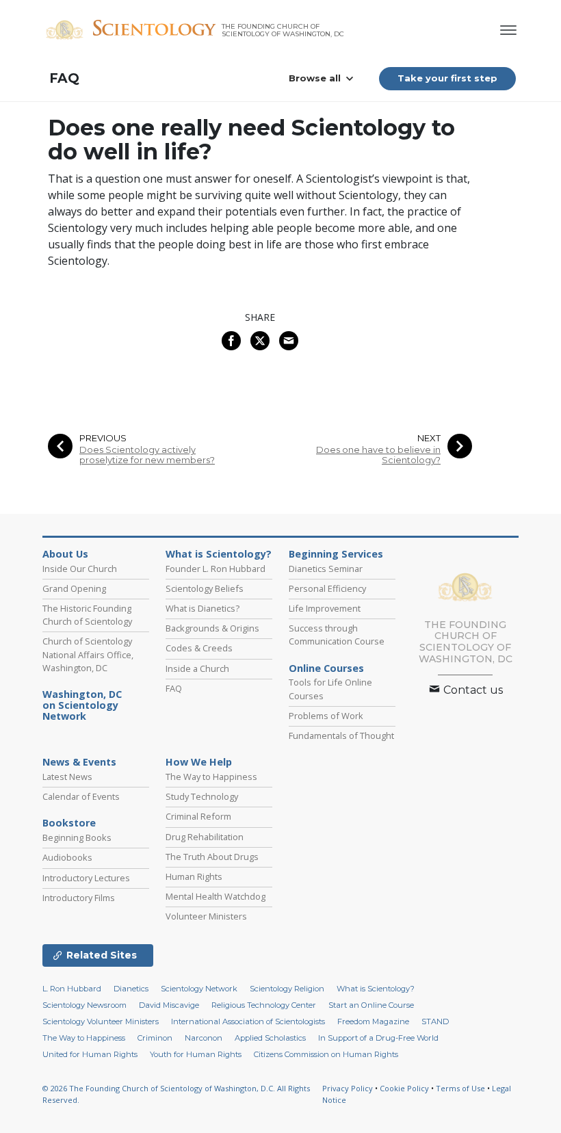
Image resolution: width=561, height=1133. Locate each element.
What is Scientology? (219, 554)
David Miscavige (169, 1005)
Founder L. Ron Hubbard (215, 568)
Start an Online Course (371, 1005)
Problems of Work (326, 715)
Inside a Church (197, 668)
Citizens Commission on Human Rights (326, 1054)
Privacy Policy (347, 1088)
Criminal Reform (198, 816)
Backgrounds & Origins (212, 628)
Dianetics (131, 988)
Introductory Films (78, 897)
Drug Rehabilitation (205, 837)
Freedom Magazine (373, 1021)
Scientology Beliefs (205, 588)
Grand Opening (74, 588)
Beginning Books (77, 837)
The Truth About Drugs (212, 856)
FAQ (64, 78)
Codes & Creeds (199, 648)
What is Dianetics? (202, 608)
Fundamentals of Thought (341, 735)
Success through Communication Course (336, 634)
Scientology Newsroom (84, 1005)
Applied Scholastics (270, 1038)
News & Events (79, 762)
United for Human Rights (90, 1054)
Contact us (472, 689)
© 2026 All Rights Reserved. (176, 1094)
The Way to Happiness (211, 776)
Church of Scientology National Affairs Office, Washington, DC (87, 654)
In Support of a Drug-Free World (378, 1038)
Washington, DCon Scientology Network (82, 705)
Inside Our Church (79, 568)
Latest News (67, 776)
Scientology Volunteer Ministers (100, 1021)
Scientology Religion (287, 988)
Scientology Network (199, 988)
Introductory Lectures (86, 878)
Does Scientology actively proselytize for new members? (147, 455)
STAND (435, 1021)
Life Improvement (325, 608)
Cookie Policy (404, 1088)
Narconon (203, 1038)
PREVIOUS (103, 438)
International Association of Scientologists (248, 1021)
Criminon (155, 1038)
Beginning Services (336, 554)
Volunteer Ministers (206, 916)
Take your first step (447, 78)
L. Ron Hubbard (71, 988)
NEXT (429, 438)
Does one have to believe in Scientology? (378, 455)
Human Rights (194, 876)
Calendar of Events (81, 796)
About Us (65, 554)
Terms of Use (460, 1088)
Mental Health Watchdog (215, 896)
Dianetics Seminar (326, 568)
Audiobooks (67, 857)
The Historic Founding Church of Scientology (87, 614)
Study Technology (202, 796)
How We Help (199, 762)
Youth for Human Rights (196, 1054)
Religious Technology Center (263, 1005)
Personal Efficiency (327, 588)
